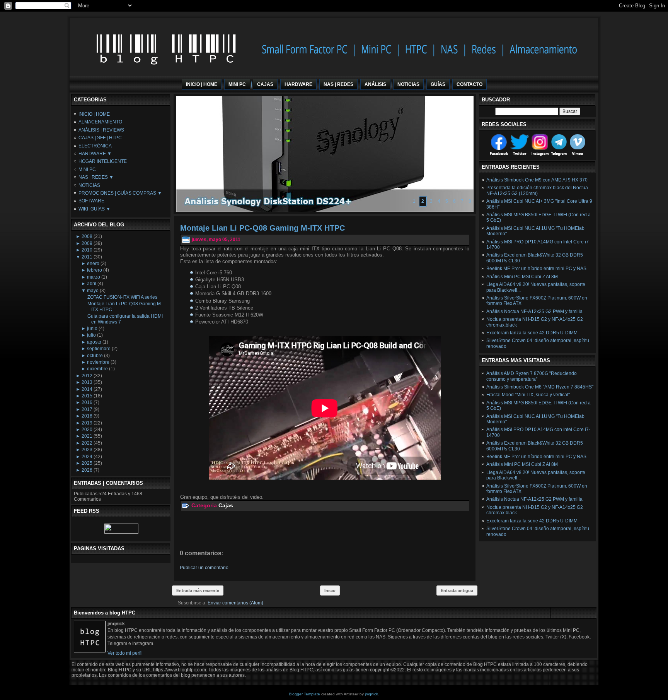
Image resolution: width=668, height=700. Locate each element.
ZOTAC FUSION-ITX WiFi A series (122, 297)
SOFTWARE (91, 201)
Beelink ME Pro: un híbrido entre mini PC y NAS (536, 268)
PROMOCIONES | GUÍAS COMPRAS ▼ (120, 193)
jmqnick (371, 694)
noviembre (98, 362)
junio (92, 328)
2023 (87, 449)
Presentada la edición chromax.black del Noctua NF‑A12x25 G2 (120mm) (537, 190)
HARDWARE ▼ (95, 153)
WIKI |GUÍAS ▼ (94, 209)
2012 (87, 375)
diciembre (97, 368)
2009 (87, 243)
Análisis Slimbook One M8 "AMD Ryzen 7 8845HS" (539, 387)
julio (91, 335)
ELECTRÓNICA (95, 146)
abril (91, 283)
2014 (87, 389)
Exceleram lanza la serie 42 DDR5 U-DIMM (532, 332)
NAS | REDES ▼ (96, 177)
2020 (87, 429)
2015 (87, 396)
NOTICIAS (89, 185)
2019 (87, 423)
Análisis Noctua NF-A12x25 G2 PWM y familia (534, 311)
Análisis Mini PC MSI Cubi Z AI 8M (522, 276)
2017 (87, 409)
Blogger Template (304, 694)
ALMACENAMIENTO (100, 122)
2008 (87, 236)
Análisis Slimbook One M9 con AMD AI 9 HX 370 (537, 180)
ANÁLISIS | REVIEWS (101, 130)
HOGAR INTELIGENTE (102, 161)
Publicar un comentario (204, 567)
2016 (87, 402)
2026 (87, 470)
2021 (87, 436)
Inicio (330, 590)
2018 (87, 416)
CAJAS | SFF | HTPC (100, 137)
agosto (94, 342)
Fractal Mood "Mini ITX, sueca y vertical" (528, 394)
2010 (87, 250)
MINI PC (87, 169)
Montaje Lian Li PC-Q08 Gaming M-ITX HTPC (262, 228)
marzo (93, 277)
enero (93, 263)
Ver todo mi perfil (125, 653)
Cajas (225, 505)
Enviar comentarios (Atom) (235, 603)
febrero (94, 270)
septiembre (99, 348)
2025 (87, 463)
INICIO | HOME (94, 114)
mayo (93, 290)
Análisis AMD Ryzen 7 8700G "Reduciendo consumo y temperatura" (531, 376)
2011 (87, 257)
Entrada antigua (457, 590)
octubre (95, 355)
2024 (87, 456)
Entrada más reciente (197, 590)
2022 (87, 443)
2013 (87, 382)
